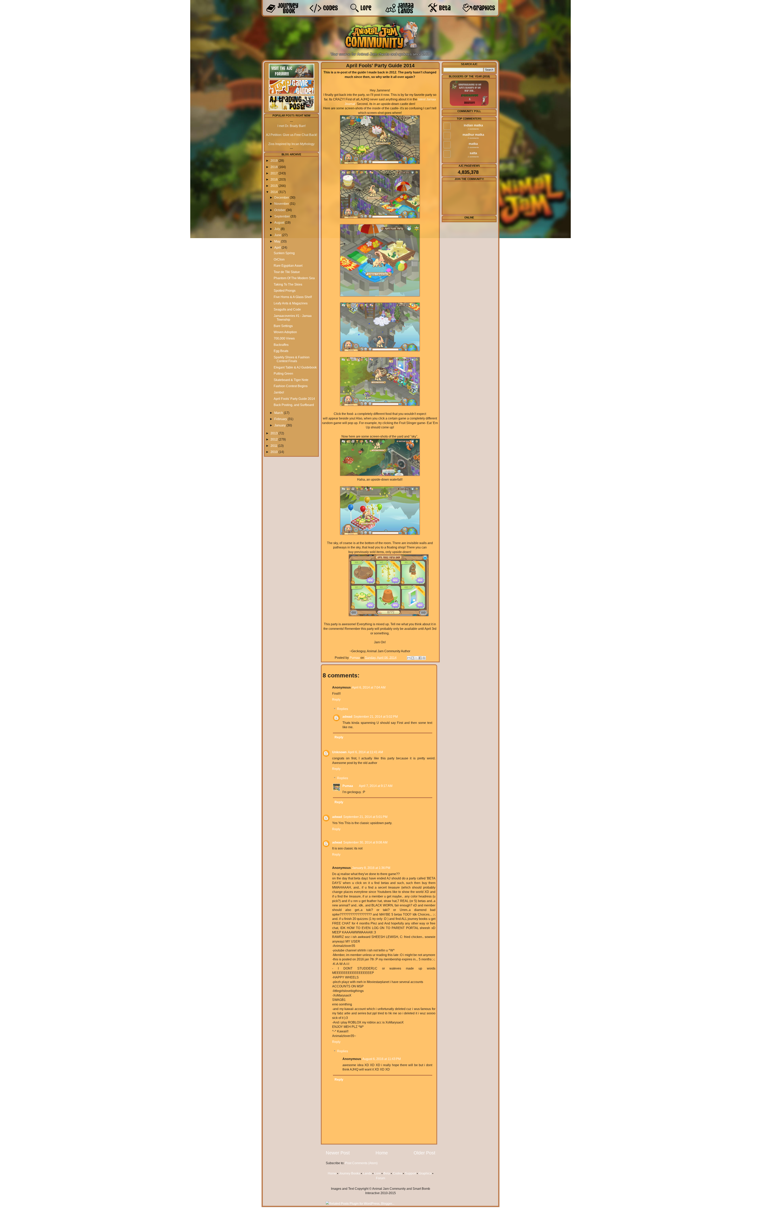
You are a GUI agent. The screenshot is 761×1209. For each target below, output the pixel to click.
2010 (274, 452)
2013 (274, 433)
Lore (377, 1173)
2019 (274, 160)
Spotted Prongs (284, 290)
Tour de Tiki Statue (287, 272)
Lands (367, 1173)
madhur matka (473, 134)
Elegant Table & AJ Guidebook (295, 367)
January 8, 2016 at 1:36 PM (371, 867)
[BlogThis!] (413, 658)
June (277, 235)
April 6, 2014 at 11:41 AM (365, 752)
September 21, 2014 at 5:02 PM (376, 716)
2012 (274, 439)
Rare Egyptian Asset (288, 265)
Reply (336, 699)
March (278, 413)
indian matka (473, 125)
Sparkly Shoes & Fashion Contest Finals (292, 359)
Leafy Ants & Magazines (291, 303)
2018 (274, 167)
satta (473, 153)
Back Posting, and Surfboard (294, 405)
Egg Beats (281, 351)
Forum (380, 1178)
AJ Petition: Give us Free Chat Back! (291, 135)
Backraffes (281, 344)
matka (473, 143)
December (281, 197)
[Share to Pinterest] (424, 658)
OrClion (279, 259)
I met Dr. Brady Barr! (291, 126)
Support (410, 1173)
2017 (274, 173)
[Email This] (409, 658)
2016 (274, 179)
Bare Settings (283, 326)
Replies (342, 709)
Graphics (425, 1173)
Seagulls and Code (287, 309)
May (277, 241)
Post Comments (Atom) (361, 1163)
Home (382, 1152)
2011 (274, 445)
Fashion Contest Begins (291, 386)
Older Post (424, 1152)
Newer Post (338, 1152)
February (280, 419)
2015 (274, 186)
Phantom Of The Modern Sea (294, 278)
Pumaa (355, 657)
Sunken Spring (284, 253)
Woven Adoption (285, 332)
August (279, 222)
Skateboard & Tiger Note (291, 380)
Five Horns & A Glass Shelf (293, 297)
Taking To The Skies (288, 284)
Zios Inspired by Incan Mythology (291, 144)
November (281, 203)
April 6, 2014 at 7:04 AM (368, 687)
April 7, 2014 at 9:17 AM (375, 786)
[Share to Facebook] (420, 658)
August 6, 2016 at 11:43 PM (381, 1059)
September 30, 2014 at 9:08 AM (365, 842)
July (277, 229)
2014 (274, 192)
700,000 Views (284, 338)
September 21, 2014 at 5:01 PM (365, 817)
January (280, 425)
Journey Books (349, 1173)
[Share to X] (416, 658)
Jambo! (279, 392)
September (282, 216)
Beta (386, 1173)
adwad (347, 716)
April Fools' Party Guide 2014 (294, 398)
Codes (397, 1173)
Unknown (339, 752)
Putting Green (283, 373)
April (277, 247)
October (279, 210)
